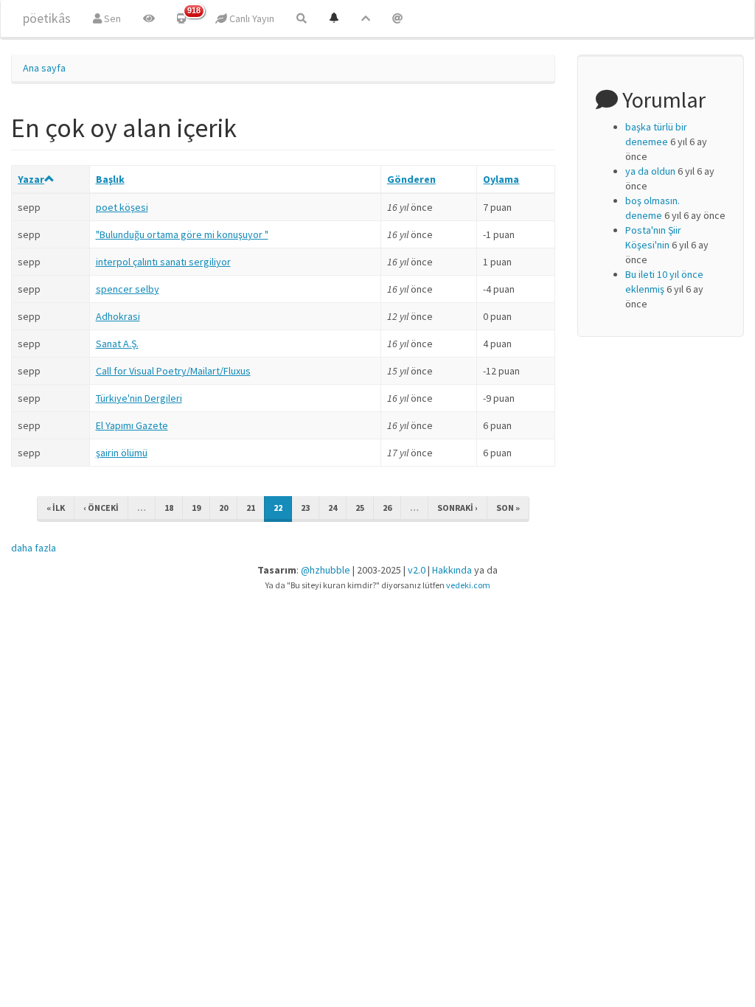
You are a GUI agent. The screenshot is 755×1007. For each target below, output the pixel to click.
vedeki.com (468, 584)
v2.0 (416, 569)
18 (168, 507)
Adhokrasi (118, 316)
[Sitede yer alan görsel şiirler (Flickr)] (149, 18)
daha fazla (33, 547)
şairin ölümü (121, 452)
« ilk (55, 507)
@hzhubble (325, 569)
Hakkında (452, 569)
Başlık (110, 179)
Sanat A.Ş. (117, 343)
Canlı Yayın (250, 18)
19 (196, 507)
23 (305, 507)
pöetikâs (47, 18)
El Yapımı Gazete (132, 425)
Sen (111, 18)
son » (508, 507)
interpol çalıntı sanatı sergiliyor (163, 261)
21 (250, 507)
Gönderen (411, 179)
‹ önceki (101, 507)
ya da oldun (650, 171)
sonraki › (457, 507)
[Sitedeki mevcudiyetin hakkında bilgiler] (397, 18)
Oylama (501, 179)
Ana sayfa (44, 67)
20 (223, 507)
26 (387, 507)
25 (359, 507)
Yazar (31, 179)
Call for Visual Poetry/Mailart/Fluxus (173, 370)
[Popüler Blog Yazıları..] (365, 18)
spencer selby (127, 289)
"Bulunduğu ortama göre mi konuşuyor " (182, 234)
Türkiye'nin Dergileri (139, 398)
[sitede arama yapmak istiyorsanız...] (301, 18)
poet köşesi (122, 207)
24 (332, 507)
